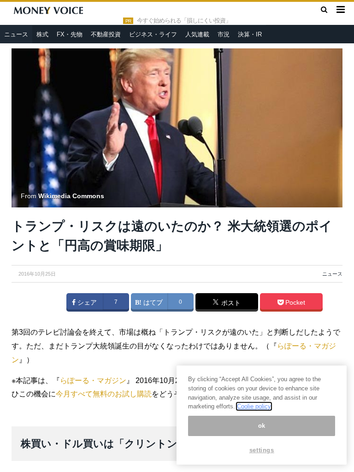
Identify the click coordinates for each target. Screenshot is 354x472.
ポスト (230, 303)
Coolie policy (254, 406)
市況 (224, 34)
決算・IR (250, 34)
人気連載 (197, 34)
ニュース (16, 34)
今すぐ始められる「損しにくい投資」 (184, 21)
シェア (86, 302)
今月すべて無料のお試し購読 (104, 394)
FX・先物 (70, 34)
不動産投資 (106, 34)
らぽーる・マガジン (93, 380)
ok (262, 425)
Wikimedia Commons (71, 196)
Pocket (294, 302)
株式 (42, 34)
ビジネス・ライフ (153, 34)
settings (261, 450)
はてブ (152, 302)
